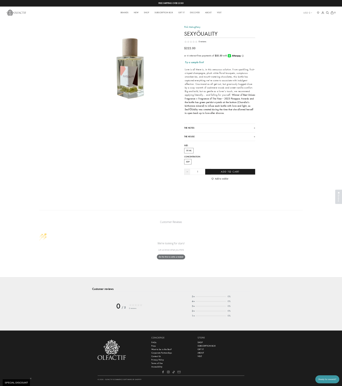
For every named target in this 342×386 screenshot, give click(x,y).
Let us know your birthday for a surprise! (199, 221)
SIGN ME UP (201, 238)
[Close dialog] (228, 160)
